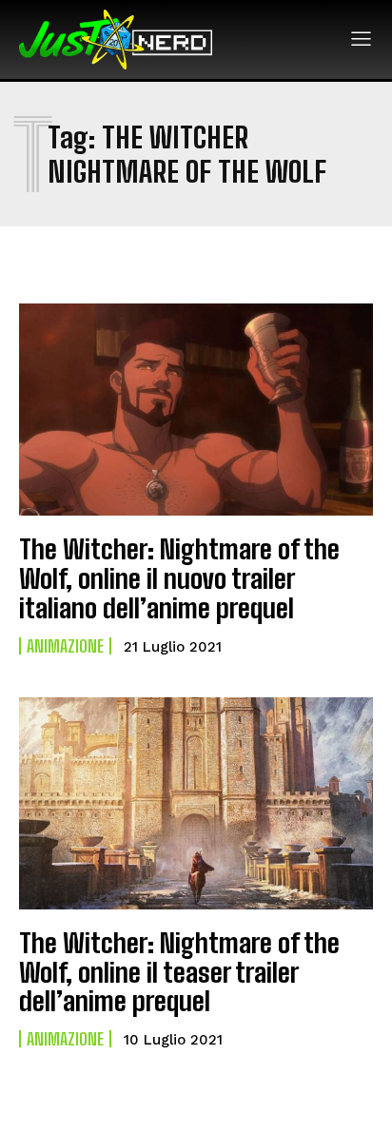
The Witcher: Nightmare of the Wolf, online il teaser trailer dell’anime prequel (179, 972)
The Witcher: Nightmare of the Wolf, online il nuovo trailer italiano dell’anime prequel (179, 578)
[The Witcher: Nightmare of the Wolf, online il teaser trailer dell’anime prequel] (196, 803)
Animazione (65, 645)
